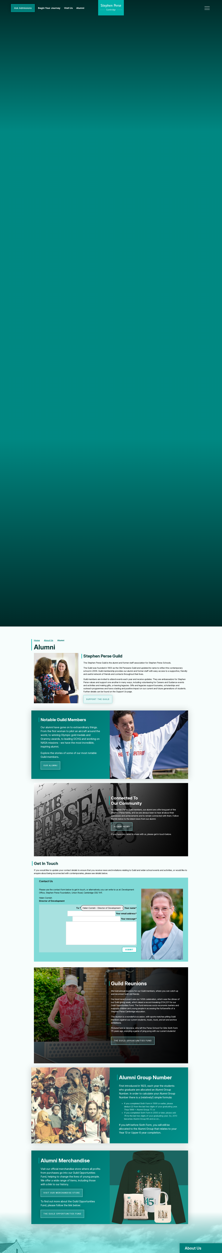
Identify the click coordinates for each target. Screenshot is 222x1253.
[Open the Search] (198, 8)
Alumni (60, 640)
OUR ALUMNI (50, 765)
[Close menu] (207, 8)
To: (78, 908)
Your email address (126, 913)
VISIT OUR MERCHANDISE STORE (61, 1193)
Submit (129, 949)
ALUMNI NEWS (122, 826)
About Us (48, 640)
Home (37, 640)
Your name (130, 908)
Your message (129, 919)
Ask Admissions (23, 8)
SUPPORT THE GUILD (98, 699)
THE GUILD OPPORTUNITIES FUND (133, 1041)
